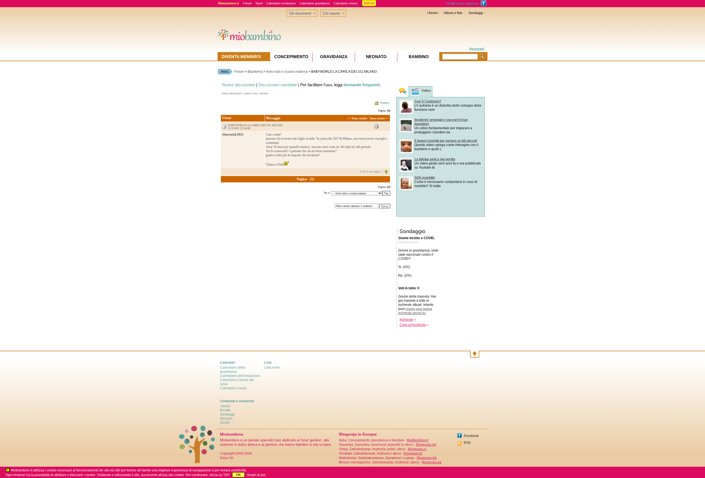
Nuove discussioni (238, 84)
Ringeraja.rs (417, 449)
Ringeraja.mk (427, 458)
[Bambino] (255, 72)
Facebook (471, 436)
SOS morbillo (424, 178)
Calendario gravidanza (315, 3)
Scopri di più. (256, 475)
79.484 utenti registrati (462, 3)
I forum (432, 13)
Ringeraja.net (426, 445)
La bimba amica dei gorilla (434, 159)
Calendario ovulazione (281, 3)
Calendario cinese (345, 3)
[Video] (415, 92)
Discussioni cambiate (277, 84)
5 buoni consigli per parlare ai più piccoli (445, 141)
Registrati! (476, 48)
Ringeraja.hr (413, 453)
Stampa (384, 102)
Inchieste (406, 320)
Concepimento (291, 56)
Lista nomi (272, 367)
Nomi (259, 3)
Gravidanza (334, 56)
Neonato (376, 56)
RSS (467, 443)
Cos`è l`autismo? (427, 101)
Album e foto (453, 13)
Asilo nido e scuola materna (287, 72)
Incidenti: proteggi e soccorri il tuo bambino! (441, 122)
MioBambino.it (417, 440)
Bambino (419, 56)
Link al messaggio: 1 (371, 171)
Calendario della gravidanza (232, 370)
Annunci (226, 418)
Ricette (225, 410)
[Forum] (402, 91)
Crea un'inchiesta (413, 325)
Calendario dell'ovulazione (240, 376)
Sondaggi (475, 13)
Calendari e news (233, 388)
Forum (247, 3)
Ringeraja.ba (431, 462)
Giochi (225, 423)
